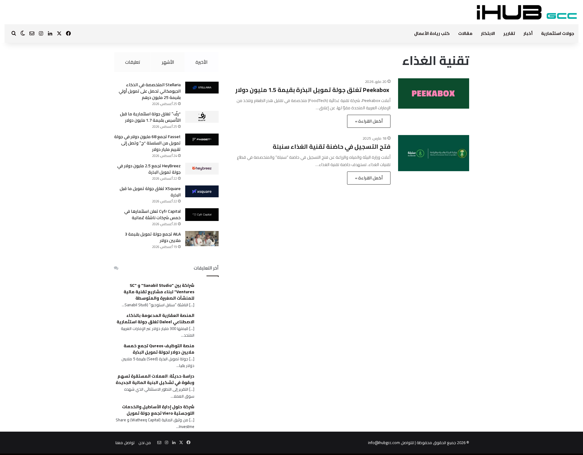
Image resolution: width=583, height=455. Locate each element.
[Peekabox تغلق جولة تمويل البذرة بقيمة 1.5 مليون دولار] (433, 93)
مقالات (465, 33)
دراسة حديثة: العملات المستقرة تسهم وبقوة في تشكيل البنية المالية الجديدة (155, 379)
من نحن (144, 442)
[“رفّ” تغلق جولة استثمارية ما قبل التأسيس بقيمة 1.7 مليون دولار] (202, 117)
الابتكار (488, 33)
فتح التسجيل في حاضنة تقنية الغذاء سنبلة (331, 146)
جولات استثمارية (557, 33)
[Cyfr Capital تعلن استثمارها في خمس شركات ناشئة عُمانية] (202, 214)
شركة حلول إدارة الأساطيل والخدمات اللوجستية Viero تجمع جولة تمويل (158, 410)
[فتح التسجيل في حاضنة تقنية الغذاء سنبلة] (433, 153)
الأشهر (168, 62)
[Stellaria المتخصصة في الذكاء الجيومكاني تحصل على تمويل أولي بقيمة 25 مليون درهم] (202, 87)
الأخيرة (201, 62)
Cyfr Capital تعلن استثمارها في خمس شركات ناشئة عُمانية (152, 214)
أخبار (528, 33)
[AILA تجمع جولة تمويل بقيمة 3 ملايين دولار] (202, 238)
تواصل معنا (125, 442)
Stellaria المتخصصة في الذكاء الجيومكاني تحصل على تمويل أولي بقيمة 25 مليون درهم (150, 91)
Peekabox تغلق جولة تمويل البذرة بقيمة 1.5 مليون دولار (312, 89)
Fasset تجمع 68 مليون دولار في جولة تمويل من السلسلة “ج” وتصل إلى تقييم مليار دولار (147, 143)
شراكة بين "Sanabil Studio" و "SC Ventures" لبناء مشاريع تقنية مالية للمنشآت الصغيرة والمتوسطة (159, 291)
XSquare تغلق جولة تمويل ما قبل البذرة (150, 192)
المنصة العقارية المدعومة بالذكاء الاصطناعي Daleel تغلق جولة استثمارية (155, 318)
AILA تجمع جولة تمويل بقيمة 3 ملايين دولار (153, 237)
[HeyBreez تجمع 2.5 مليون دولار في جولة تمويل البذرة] (202, 169)
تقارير (509, 33)
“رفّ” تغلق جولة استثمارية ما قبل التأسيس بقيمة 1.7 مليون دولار (150, 117)
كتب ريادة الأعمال (432, 33)
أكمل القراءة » (369, 121)
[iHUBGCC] (526, 12)
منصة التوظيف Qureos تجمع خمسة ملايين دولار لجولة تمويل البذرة (159, 349)
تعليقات (132, 62)
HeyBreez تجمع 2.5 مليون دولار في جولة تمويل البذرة (149, 169)
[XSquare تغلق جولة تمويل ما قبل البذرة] (202, 191)
